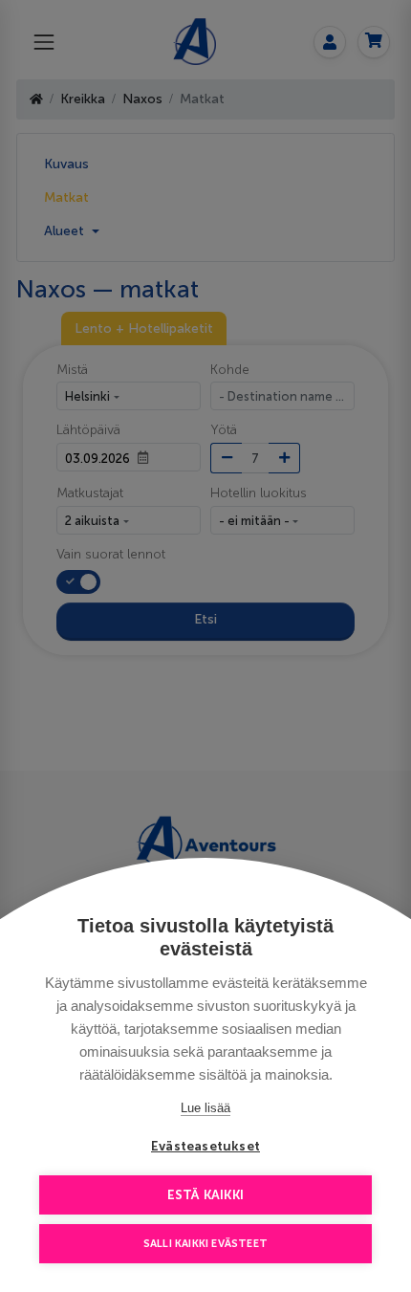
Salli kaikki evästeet (205, 1243)
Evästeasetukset (205, 1146)
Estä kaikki (205, 1195)
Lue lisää (205, 1108)
